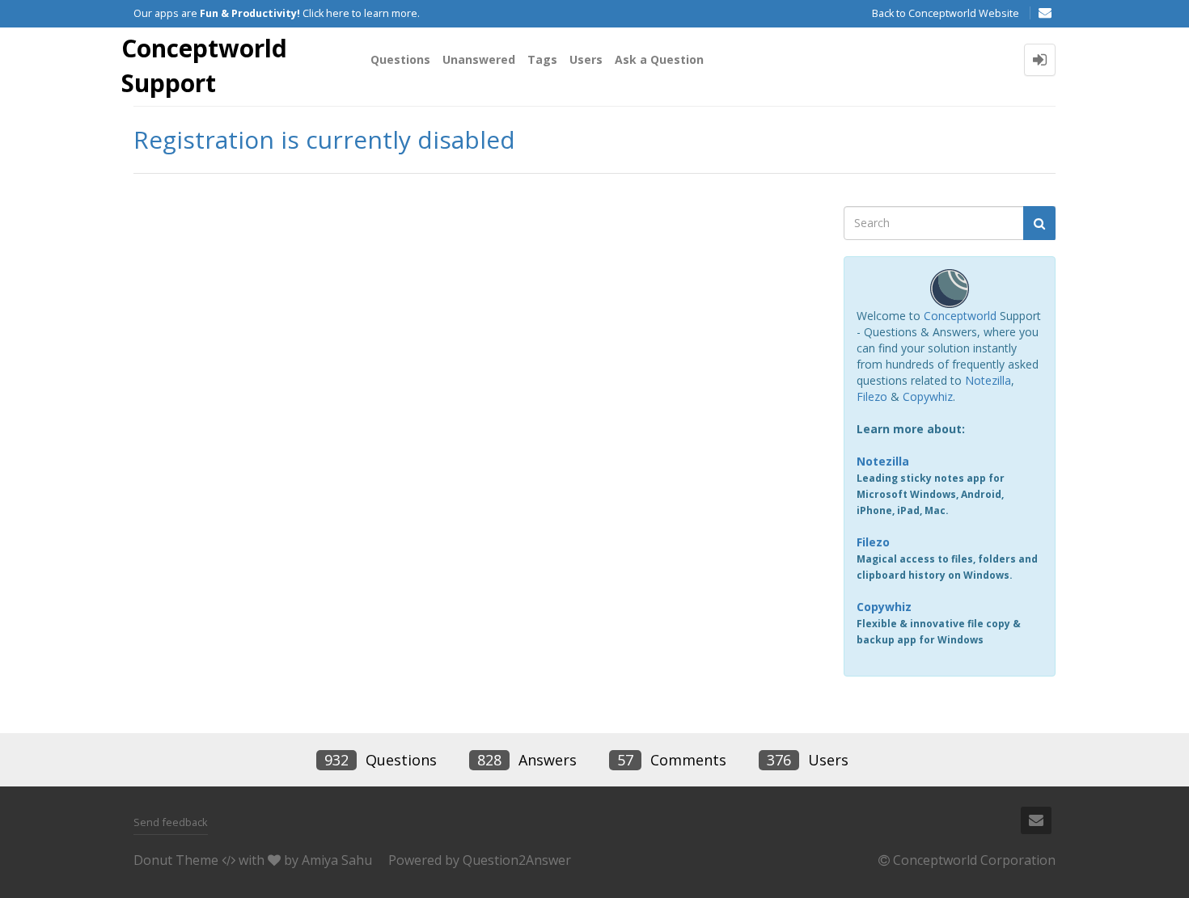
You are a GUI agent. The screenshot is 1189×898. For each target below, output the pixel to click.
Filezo (872, 396)
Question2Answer (517, 860)
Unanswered (478, 59)
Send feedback (170, 822)
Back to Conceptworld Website (945, 13)
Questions (400, 59)
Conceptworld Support (204, 65)
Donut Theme (175, 860)
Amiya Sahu (337, 860)
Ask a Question (659, 59)
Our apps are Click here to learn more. (276, 13)
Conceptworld (960, 315)
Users (586, 59)
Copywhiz (928, 396)
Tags (542, 59)
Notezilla (988, 380)
